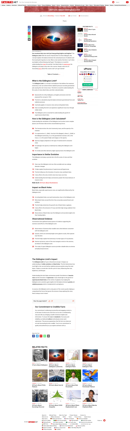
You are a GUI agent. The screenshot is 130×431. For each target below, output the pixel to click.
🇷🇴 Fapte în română (46, 427)
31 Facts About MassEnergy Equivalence (90, 40)
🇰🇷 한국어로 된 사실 (85, 424)
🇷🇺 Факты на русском (59, 427)
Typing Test (80, 100)
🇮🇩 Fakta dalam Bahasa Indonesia (59, 424)
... (127, 5)
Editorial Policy (52, 415)
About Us (44, 415)
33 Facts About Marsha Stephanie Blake (89, 406)
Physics (69, 6)
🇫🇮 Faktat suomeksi (58, 422)
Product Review (73, 415)
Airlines (3, 5)
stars (44, 64)
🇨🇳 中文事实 (58, 429)
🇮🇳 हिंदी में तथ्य (45, 424)
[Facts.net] (9, 2)
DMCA (64, 417)
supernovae (67, 64)
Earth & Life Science (32, 5)
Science (111, 5)
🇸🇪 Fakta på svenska (86, 420)
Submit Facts (87, 417)
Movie (87, 5)
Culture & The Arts (22, 5)
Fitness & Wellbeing (46, 5)
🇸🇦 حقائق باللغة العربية (71, 422)
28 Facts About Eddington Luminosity (55, 365)
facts (40, 68)
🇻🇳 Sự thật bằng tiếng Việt (74, 427)
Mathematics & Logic (80, 5)
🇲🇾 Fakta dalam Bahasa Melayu (49, 425)
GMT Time (80, 96)
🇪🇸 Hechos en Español (82, 418)
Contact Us (83, 415)
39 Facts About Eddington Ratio (71, 365)
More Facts (44, 418)
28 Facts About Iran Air (56, 385)
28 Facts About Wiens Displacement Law (72, 406)
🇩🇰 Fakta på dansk (73, 420)
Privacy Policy (78, 417)
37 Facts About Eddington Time (87, 365)
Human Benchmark (82, 103)
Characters (14, 5)
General (53, 5)
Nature (91, 5)
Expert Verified (73, 15)
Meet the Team (63, 415)
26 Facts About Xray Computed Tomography (90, 45)
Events (39, 5)
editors (50, 319)
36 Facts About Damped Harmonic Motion (90, 60)
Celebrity (8, 5)
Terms (70, 417)
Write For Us (45, 417)
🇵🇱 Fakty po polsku (80, 425)
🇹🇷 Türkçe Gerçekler (47, 429)
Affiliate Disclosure (55, 417)
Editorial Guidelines (84, 15)
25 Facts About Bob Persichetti (72, 386)
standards (57, 317)
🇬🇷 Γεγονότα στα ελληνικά (85, 422)
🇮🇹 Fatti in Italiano (46, 420)
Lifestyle (72, 5)
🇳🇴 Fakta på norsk (46, 422)
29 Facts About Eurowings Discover (38, 406)
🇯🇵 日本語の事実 (74, 424)
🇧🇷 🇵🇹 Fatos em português (60, 420)
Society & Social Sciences (120, 5)
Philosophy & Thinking (99, 5)
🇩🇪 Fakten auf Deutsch (55, 418)
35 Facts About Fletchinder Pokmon (88, 386)
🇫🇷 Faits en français (69, 418)
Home (59, 6)
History (58, 5)
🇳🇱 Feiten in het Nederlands (66, 425)
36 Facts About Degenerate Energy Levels (90, 55)
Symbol (79, 92)
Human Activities (65, 5)
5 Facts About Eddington (40, 365)
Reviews (107, 5)
